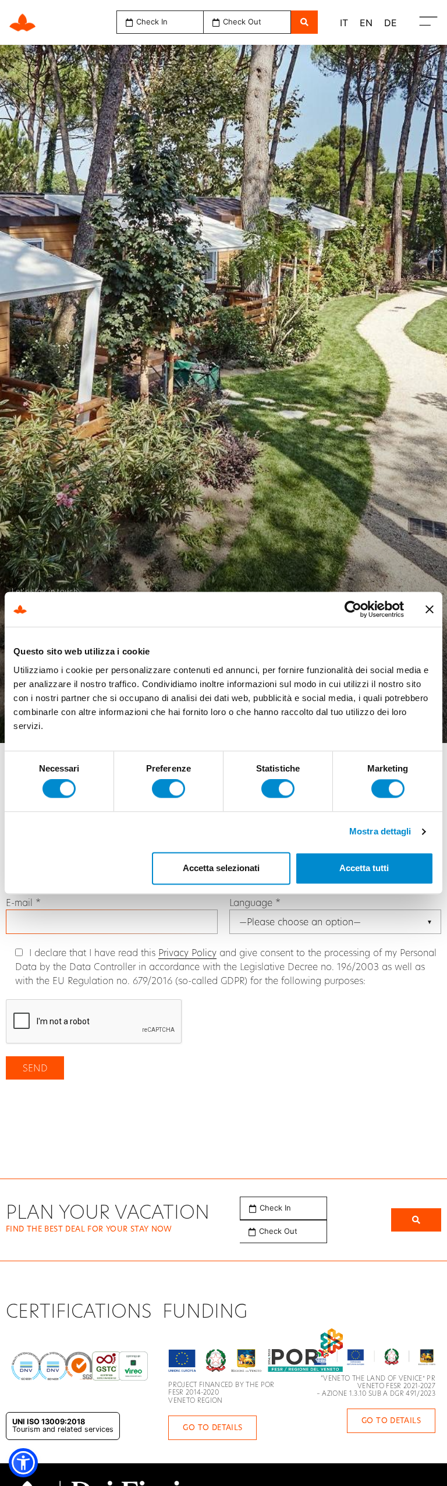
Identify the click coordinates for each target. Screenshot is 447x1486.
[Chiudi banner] (429, 609)
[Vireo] (133, 1366)
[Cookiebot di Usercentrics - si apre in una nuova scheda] (353, 609)
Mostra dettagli (380, 832)
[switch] (168, 789)
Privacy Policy (187, 952)
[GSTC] (106, 1366)
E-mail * (23, 902)
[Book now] (416, 1220)
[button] (283, 1208)
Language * (255, 902)
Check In (275, 1208)
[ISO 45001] (79, 1366)
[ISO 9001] (26, 1366)
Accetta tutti (364, 868)
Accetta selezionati (221, 868)
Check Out (278, 1231)
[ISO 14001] (53, 1366)
